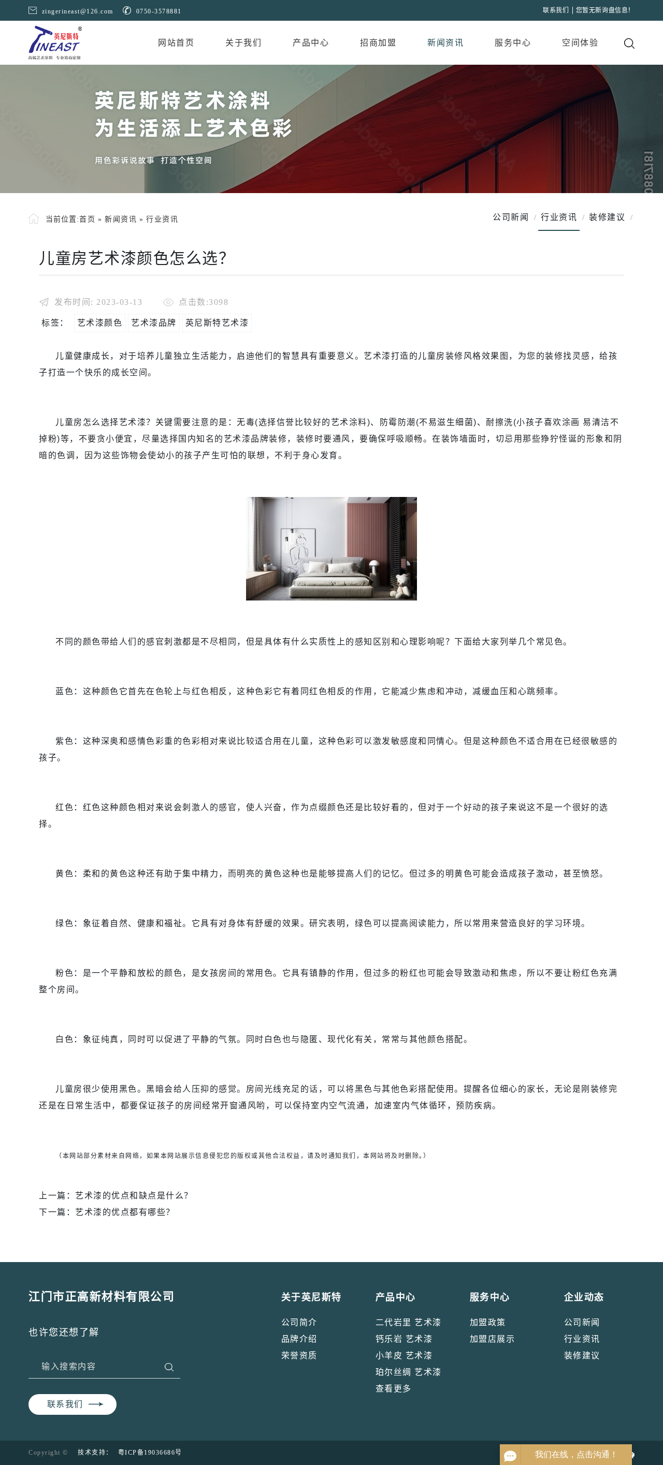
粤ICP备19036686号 (150, 1452)
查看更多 (394, 1388)
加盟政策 (488, 1322)
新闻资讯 (445, 42)
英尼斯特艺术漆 (217, 322)
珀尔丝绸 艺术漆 (409, 1372)
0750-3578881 (159, 11)
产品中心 (311, 42)
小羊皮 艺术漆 (404, 1355)
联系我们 (556, 10)
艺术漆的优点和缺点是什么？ (134, 1195)
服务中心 (513, 42)
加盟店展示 (492, 1339)
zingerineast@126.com (77, 11)
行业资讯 (162, 219)
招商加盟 (378, 42)
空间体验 (580, 42)
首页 (87, 219)
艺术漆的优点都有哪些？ (125, 1212)
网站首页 (176, 42)
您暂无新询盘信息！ (605, 10)
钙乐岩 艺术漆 (404, 1339)
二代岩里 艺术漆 (409, 1322)
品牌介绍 (299, 1339)
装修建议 (582, 1355)
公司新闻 (582, 1322)
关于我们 (243, 42)
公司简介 (299, 1322)
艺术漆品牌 (154, 322)
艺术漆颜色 (100, 322)
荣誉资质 (299, 1355)
